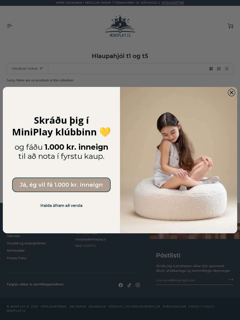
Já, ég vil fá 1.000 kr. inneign (61, 184)
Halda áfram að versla (61, 205)
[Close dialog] (231, 92)
